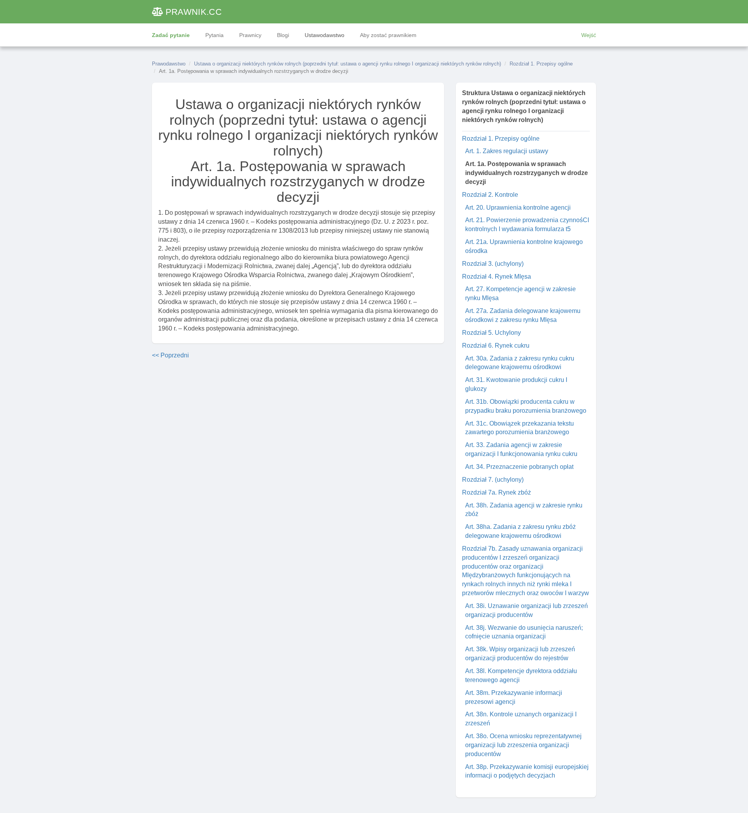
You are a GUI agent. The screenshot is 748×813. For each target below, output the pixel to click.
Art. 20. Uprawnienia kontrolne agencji (518, 207)
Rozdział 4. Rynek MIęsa (496, 276)
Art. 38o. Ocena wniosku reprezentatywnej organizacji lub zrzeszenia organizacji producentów (523, 745)
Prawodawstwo (168, 64)
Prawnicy (250, 35)
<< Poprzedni (170, 355)
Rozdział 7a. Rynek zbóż (496, 492)
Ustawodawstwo (324, 35)
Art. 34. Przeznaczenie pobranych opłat (519, 466)
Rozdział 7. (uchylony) (493, 479)
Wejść (588, 35)
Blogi (283, 35)
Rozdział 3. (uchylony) (493, 263)
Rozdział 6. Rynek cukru (495, 345)
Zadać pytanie (171, 35)
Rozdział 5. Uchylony (491, 332)
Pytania (214, 35)
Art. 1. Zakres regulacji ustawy (506, 151)
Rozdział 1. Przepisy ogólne (541, 64)
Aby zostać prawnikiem (388, 35)
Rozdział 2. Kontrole (490, 194)
